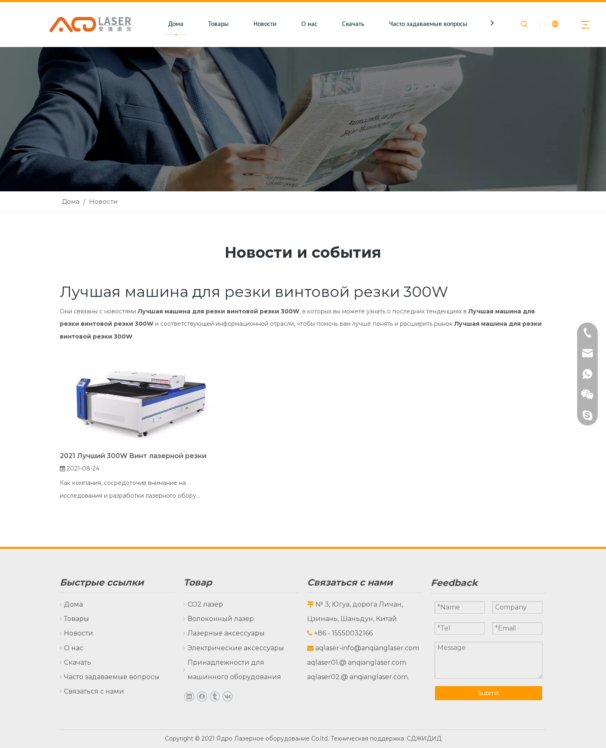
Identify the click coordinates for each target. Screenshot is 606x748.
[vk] (227, 696)
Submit (488, 693)
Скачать (353, 24)
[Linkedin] (189, 696)
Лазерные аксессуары (226, 633)
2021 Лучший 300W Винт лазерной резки (133, 456)
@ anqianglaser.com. (373, 662)
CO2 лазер (205, 604)
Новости (265, 24)
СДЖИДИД (424, 738)
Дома (175, 24)
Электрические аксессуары (236, 648)
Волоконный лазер (221, 619)
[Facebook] (202, 696)
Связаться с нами (94, 691)
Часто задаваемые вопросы (428, 24)
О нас (309, 24)
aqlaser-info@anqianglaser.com (367, 648)
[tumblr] (214, 696)
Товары (218, 24)
